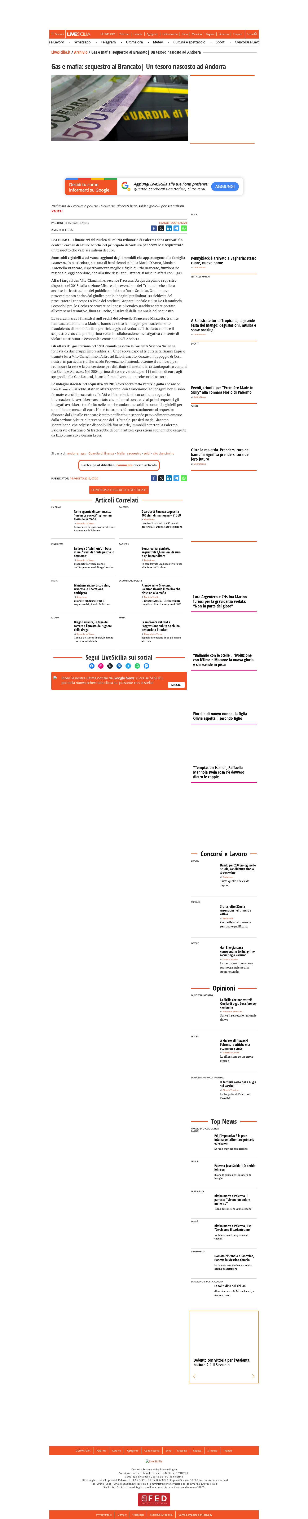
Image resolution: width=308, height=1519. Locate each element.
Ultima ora (119, 42)
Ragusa (210, 34)
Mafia (121, 453)
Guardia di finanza (101, 453)
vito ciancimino (163, 453)
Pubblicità (138, 1514)
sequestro (134, 453)
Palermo (124, 34)
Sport (205, 42)
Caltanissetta (170, 34)
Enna (185, 34)
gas (83, 453)
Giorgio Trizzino (230, 1090)
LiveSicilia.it (60, 52)
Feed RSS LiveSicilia (161, 1514)
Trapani (237, 34)
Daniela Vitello (151, 597)
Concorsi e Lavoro (234, 42)
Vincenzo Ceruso (231, 1052)
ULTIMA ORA (107, 34)
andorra (73, 453)
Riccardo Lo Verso (78, 223)
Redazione (149, 519)
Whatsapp (68, 42)
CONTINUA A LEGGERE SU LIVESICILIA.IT (119, 490)
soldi (147, 453)
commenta (124, 465)
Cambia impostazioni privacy (195, 1514)
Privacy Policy (104, 1514)
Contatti (122, 1514)
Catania (137, 34)
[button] (194, 1376)
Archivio (81, 52)
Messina (197, 34)
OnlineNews (200, 267)
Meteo (143, 42)
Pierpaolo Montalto (232, 1011)
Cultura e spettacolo (175, 42)
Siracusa (224, 34)
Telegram (93, 42)
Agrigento (152, 34)
